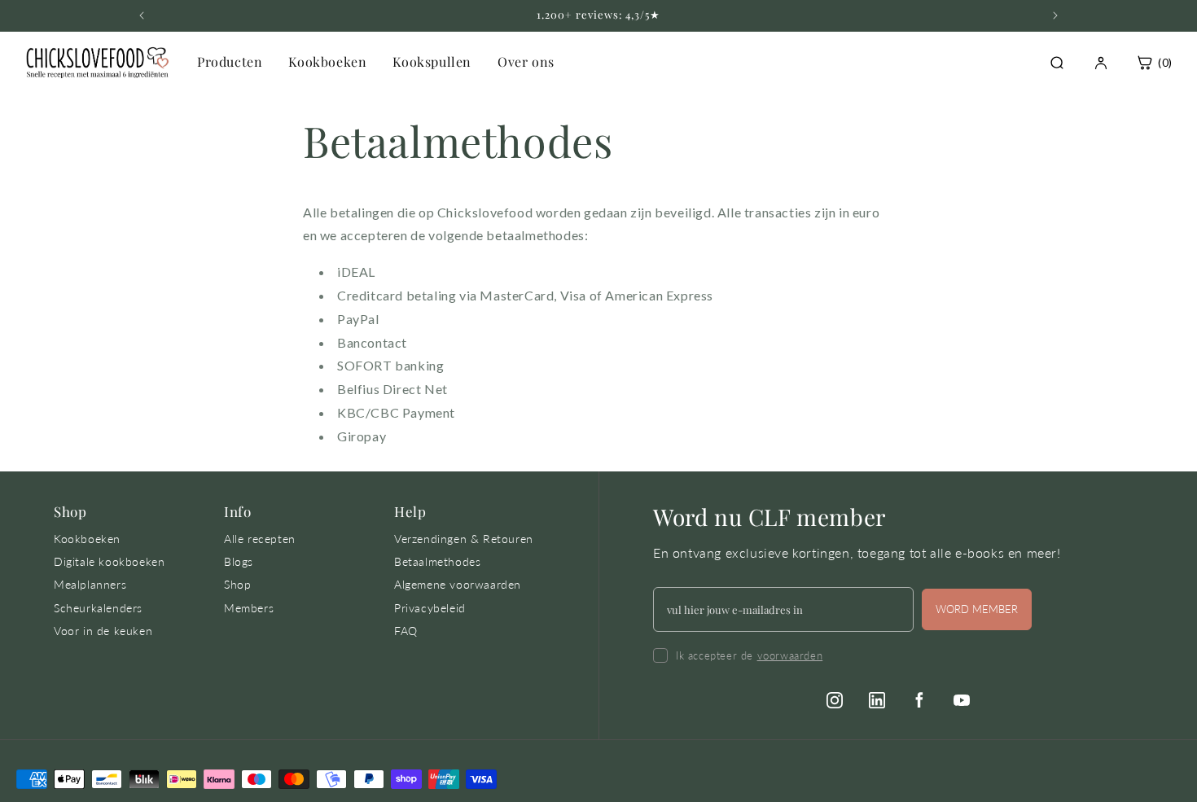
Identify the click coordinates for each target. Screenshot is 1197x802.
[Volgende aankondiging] (1055, 15)
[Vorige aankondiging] (142, 15)
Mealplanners (90, 584)
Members (249, 608)
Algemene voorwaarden (457, 584)
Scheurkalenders (98, 608)
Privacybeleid (430, 608)
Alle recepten (260, 539)
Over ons (526, 61)
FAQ (406, 631)
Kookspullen (431, 61)
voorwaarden (790, 655)
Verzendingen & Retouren (463, 539)
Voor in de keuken (103, 631)
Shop (237, 584)
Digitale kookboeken (109, 561)
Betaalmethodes (437, 561)
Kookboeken (327, 61)
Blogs (238, 561)
